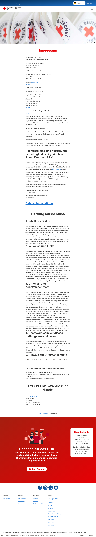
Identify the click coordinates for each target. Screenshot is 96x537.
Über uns (86, 9)
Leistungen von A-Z (38, 504)
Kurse (61, 9)
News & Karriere (68, 9)
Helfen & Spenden (78, 9)
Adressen (50, 502)
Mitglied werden (22, 498)
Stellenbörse (21, 501)
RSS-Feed (51, 522)
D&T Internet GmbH (32, 396)
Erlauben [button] (91, 535)
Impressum (51, 519)
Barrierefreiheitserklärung (54, 514)
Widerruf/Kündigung (53, 516)
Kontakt (28, 84)
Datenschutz (51, 511)
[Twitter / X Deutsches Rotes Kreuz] (50, 487)
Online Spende (36, 469)
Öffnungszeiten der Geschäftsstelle (53, 499)
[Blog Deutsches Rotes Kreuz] (56, 487)
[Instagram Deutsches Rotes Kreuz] (45, 487)
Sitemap (50, 508)
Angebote (55, 9)
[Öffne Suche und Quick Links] (92, 9)
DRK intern (51, 525)
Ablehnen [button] (82, 535)
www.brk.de (34, 82)
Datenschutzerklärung (40, 203)
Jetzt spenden (6, 498)
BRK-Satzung (56, 169)
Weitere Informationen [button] (49, 535)
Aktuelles (35, 501)
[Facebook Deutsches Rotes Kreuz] (40, 487)
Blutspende (21, 504)
